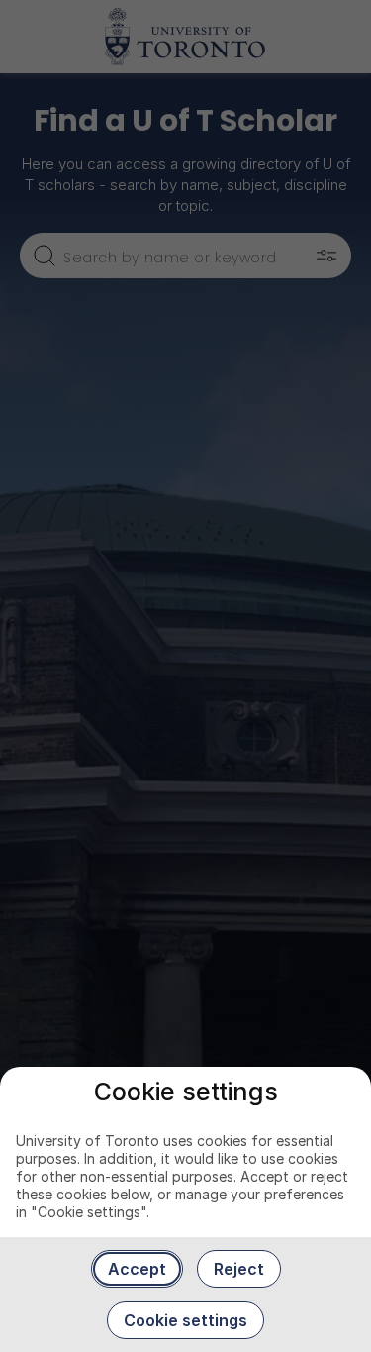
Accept (137, 1269)
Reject (239, 1269)
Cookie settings (185, 1320)
